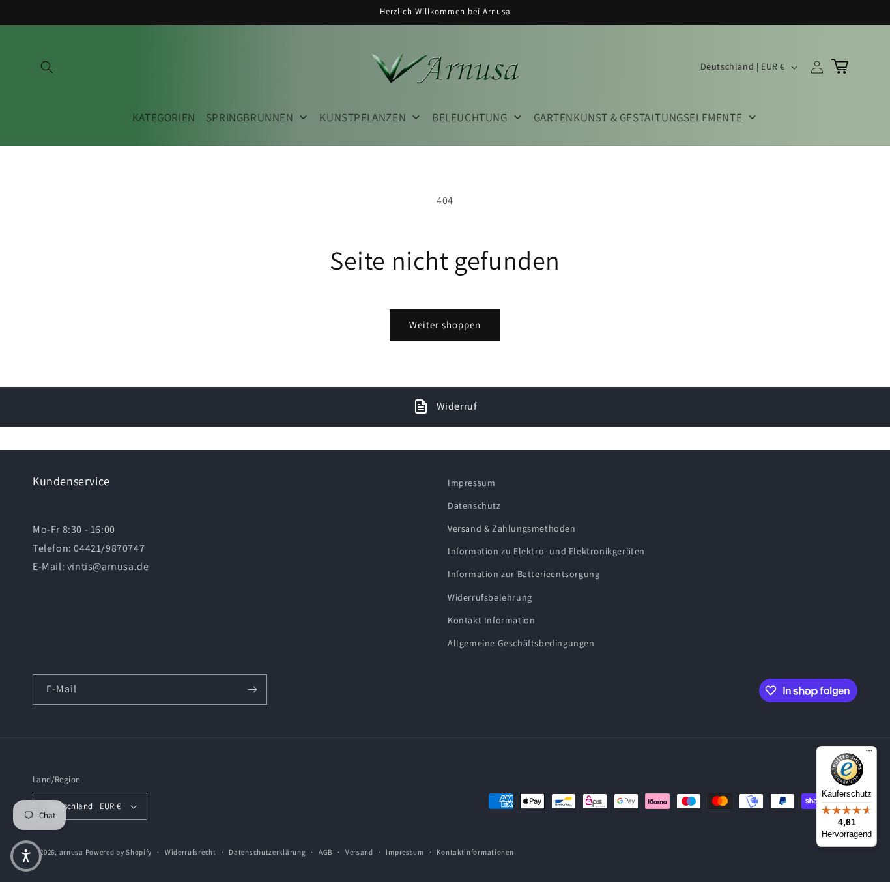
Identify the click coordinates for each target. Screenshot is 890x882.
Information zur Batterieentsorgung (523, 574)
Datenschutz (474, 505)
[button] (47, 67)
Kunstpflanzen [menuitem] (362, 117)
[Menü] (869, 753)
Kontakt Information (491, 620)
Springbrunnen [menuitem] (250, 117)
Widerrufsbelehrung (490, 597)
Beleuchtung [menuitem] (470, 117)
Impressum (471, 483)
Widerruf (457, 406)
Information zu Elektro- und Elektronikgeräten (546, 551)
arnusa (71, 852)
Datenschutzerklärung (267, 852)
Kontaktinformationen (475, 852)
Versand (359, 852)
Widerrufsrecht (190, 852)
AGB (325, 852)
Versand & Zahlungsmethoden (512, 528)
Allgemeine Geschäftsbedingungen (521, 643)
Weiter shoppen (445, 325)
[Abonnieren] (252, 689)
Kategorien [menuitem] (163, 117)
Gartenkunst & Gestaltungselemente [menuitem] (638, 117)
